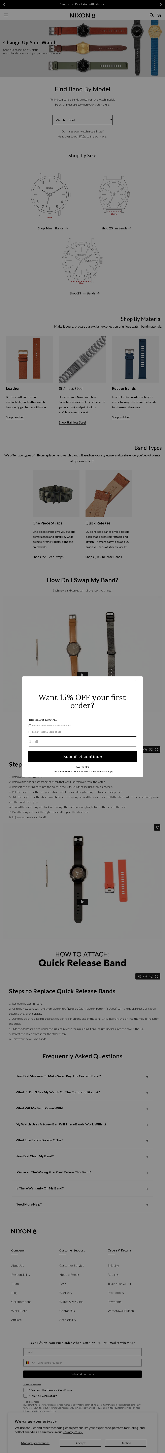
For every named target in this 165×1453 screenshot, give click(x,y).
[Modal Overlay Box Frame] (82, 726)
